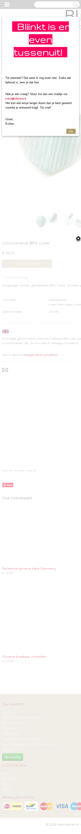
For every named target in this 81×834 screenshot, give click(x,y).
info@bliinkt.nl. (16, 98)
